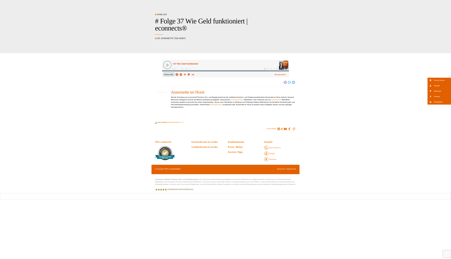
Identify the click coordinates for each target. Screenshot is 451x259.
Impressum (281, 169)
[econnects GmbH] (170, 128)
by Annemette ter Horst (171, 38)
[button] (439, 80)
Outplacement (276, 100)
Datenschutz (291, 169)
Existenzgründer (237, 100)
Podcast (162, 14)
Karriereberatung (216, 105)
